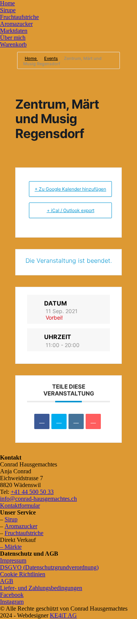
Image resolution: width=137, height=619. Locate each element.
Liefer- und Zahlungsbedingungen (41, 588)
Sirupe (8, 10)
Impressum (13, 560)
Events (51, 58)
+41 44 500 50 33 (32, 492)
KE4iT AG (63, 615)
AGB (6, 581)
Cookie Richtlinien (22, 574)
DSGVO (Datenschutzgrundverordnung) (49, 567)
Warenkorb (13, 44)
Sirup (11, 519)
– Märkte (11, 546)
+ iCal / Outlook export (70, 210)
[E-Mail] (93, 421)
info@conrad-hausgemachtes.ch (38, 498)
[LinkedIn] (76, 421)
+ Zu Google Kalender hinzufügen (70, 189)
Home (7, 3)
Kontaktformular (20, 505)
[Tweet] (59, 421)
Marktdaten (13, 30)
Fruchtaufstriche (19, 17)
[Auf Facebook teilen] (41, 421)
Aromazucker (16, 24)
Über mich (12, 37)
